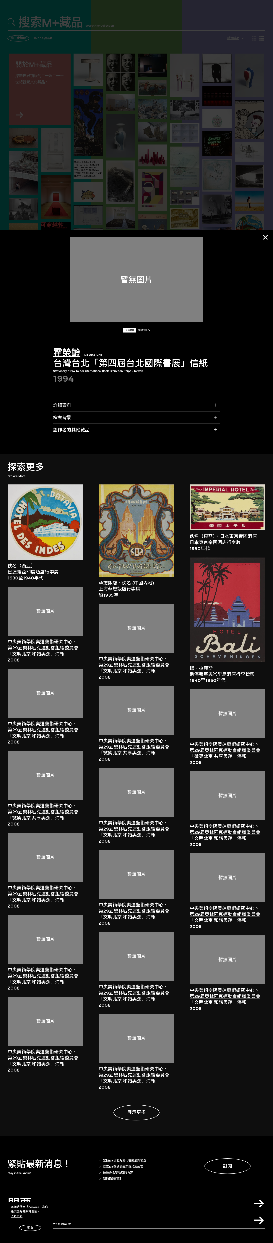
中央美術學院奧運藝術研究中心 (40, 642)
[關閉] (265, 237)
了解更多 (16, 1216)
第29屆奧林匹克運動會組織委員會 (43, 648)
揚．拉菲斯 (201, 668)
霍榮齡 (66, 353)
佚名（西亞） (21, 565)
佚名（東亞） (202, 536)
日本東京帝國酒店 (238, 536)
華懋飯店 (108, 583)
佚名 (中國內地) (138, 583)
